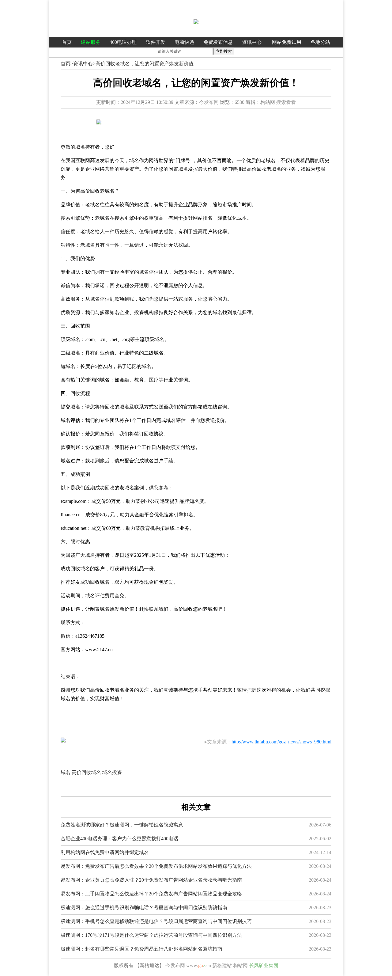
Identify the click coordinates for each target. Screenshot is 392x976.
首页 (67, 42)
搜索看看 (286, 102)
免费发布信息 (218, 42)
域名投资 (112, 772)
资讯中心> (84, 63)
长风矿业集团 (263, 965)
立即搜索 (224, 51)
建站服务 (90, 42)
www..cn (198, 965)
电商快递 (184, 42)
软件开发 (155, 42)
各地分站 (320, 42)
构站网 (240, 965)
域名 (65, 772)
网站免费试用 (286, 42)
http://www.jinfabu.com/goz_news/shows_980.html (281, 741)
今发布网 (209, 102)
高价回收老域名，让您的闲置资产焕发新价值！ (147, 63)
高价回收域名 (86, 772)
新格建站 (222, 965)
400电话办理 (123, 42)
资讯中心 (252, 42)
